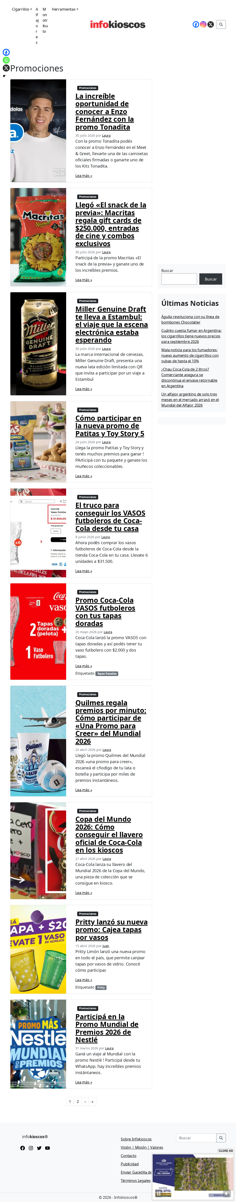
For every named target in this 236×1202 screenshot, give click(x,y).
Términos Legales (135, 1180)
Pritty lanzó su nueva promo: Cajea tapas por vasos (111, 929)
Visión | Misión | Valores (142, 1147)
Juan (106, 946)
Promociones (87, 88)
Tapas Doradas (107, 674)
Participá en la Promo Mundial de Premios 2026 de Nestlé (107, 1028)
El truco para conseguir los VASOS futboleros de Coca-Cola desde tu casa (110, 516)
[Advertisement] (192, 234)
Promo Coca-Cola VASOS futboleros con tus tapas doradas (105, 611)
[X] (6, 68)
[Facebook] (6, 52)
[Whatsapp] (6, 60)
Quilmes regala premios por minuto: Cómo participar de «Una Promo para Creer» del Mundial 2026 (110, 722)
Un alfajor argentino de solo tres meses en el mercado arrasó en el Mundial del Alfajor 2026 (190, 400)
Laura (106, 135)
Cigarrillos (20, 9)
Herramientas (64, 9)
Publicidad (130, 1164)
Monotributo (45, 20)
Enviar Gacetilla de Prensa (143, 1172)
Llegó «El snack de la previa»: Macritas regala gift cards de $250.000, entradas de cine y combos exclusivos (110, 224)
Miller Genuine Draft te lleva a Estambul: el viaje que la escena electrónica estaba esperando (111, 324)
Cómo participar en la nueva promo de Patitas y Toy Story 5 (109, 425)
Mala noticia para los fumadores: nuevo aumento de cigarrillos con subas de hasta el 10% (190, 355)
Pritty (101, 987)
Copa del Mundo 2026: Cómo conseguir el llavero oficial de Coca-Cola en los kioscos (109, 834)
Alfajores (37, 26)
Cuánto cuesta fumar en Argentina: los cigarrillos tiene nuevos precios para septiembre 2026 (191, 336)
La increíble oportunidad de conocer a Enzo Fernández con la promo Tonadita (104, 111)
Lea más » (83, 175)
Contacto (128, 1155)
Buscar (167, 270)
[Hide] (4, 76)
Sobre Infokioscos (136, 1139)
